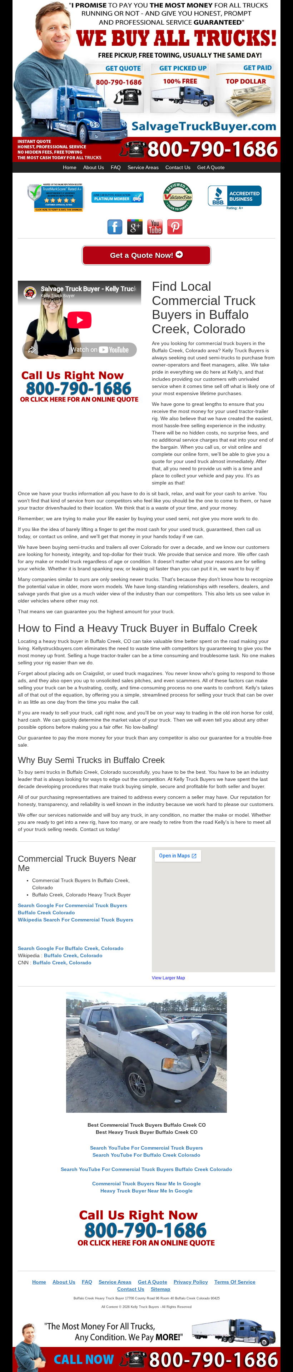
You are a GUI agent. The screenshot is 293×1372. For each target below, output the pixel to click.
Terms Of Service (234, 1282)
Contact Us (177, 167)
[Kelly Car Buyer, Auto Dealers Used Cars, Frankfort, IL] (235, 198)
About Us (93, 167)
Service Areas (143, 167)
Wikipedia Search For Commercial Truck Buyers (75, 920)
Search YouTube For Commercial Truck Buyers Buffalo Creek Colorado (146, 1169)
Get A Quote (211, 167)
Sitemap (160, 1289)
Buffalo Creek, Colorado (73, 955)
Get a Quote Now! (142, 255)
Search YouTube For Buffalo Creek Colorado (146, 1155)
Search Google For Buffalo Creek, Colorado (71, 948)
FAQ (116, 167)
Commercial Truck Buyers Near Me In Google (146, 1183)
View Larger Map (168, 977)
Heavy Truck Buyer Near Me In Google (146, 1191)
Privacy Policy (191, 1282)
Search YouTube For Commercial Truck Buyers (146, 1148)
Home (69, 167)
